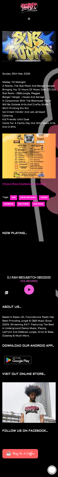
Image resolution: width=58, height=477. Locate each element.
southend (23, 204)
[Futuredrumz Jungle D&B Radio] (29, 8)
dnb (14, 197)
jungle (43, 197)
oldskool (9, 204)
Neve (5, 474)
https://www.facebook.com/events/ (24, 184)
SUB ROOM (38, 204)
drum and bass (28, 197)
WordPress (31, 474)
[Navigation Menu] (29, 18)
